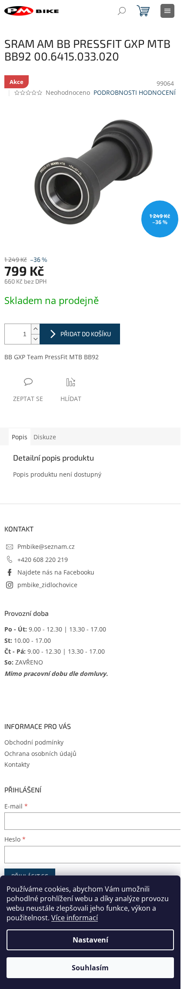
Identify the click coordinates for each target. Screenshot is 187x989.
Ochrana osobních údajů (40, 753)
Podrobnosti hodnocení (135, 92)
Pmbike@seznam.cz (46, 546)
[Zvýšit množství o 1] (35, 329)
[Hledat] (121, 11)
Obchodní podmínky (33, 742)
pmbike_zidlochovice (47, 585)
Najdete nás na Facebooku (55, 572)
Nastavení (90, 940)
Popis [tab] (19, 437)
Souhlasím (90, 967)
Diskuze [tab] (44, 437)
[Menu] (167, 11)
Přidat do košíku (85, 333)
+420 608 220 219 (42, 559)
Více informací (74, 917)
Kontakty (17, 764)
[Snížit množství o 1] (35, 339)
